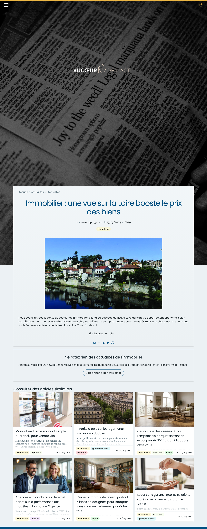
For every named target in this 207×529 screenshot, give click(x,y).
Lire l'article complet (101, 333)
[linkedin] (103, 343)
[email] (94, 343)
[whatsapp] (112, 343)
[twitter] (108, 343)
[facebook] (99, 343)
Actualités (37, 192)
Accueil (23, 192)
